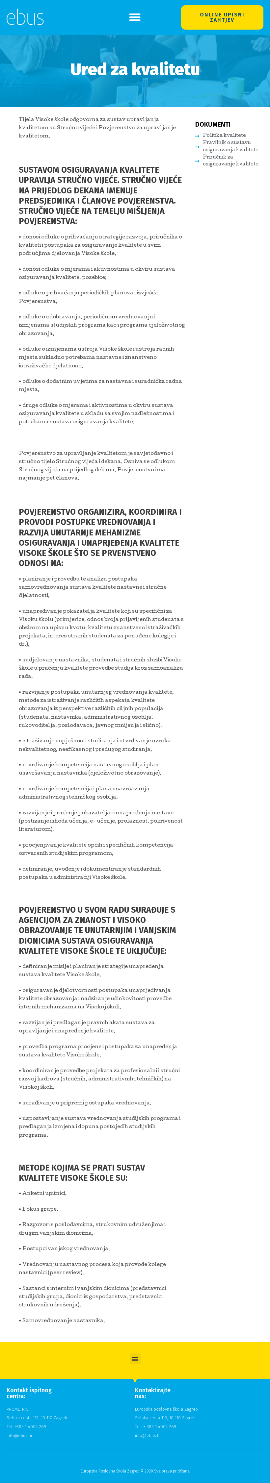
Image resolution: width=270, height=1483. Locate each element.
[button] (135, 17)
